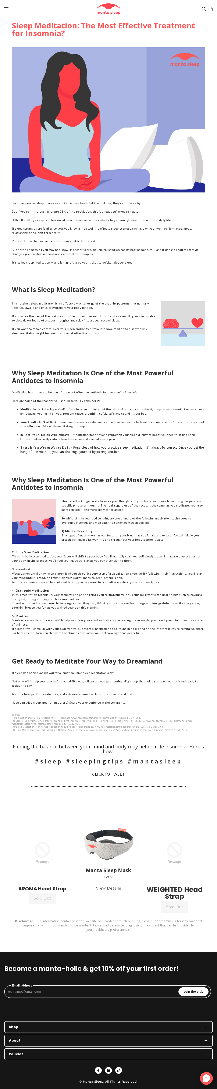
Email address (22, 985)
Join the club (193, 991)
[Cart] (211, 9)
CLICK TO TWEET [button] (108, 774)
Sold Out (42, 898)
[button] (42, 852)
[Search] (204, 9)
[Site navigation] (6, 9)
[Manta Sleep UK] (108, 9)
